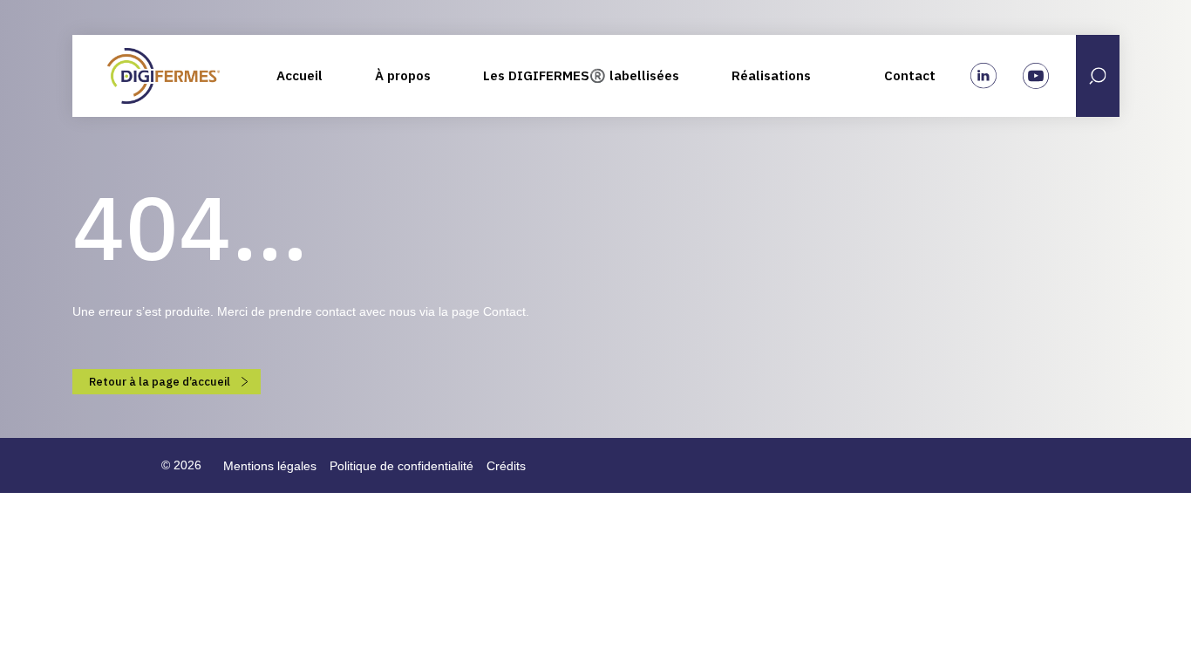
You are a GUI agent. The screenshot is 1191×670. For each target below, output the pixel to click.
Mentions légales (269, 466)
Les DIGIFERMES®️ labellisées (581, 75)
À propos (403, 75)
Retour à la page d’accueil (161, 381)
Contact (910, 75)
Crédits (506, 466)
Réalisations (771, 75)
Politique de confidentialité (401, 466)
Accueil (299, 75)
